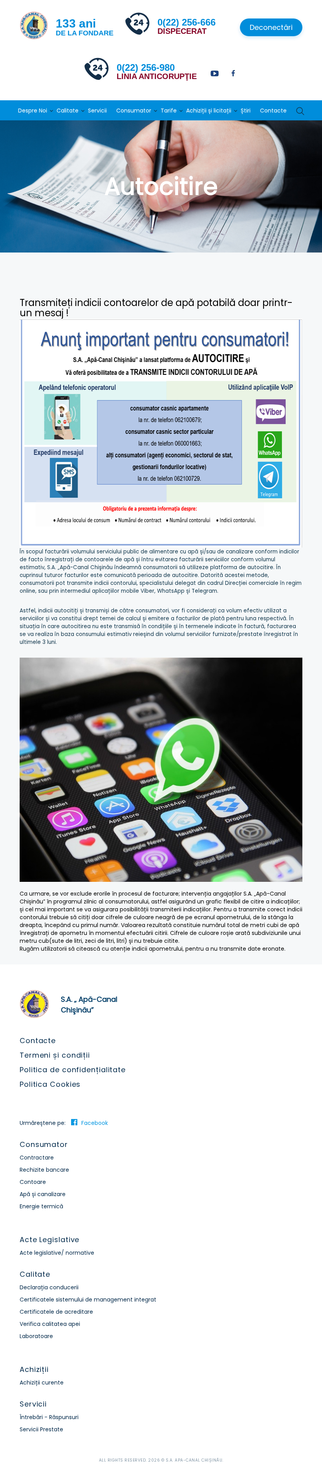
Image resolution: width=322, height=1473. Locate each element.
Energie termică (41, 1206)
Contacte (273, 110)
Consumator (133, 110)
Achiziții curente (42, 1382)
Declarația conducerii (49, 1287)
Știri (246, 110)
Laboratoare (36, 1336)
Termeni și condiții (55, 1055)
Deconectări (271, 27)
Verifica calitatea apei (50, 1324)
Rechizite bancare (44, 1170)
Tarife (169, 110)
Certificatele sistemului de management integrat (88, 1299)
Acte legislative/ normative (57, 1253)
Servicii (97, 110)
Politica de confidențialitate (73, 1070)
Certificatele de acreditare (56, 1312)
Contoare (33, 1182)
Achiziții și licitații (208, 110)
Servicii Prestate (41, 1429)
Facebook (94, 1123)
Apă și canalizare (43, 1194)
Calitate (68, 110)
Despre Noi (32, 110)
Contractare (37, 1157)
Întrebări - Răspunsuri (49, 1417)
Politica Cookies (50, 1084)
